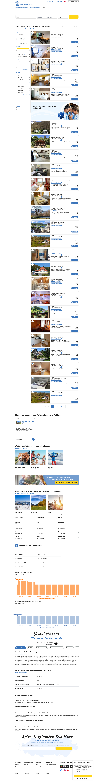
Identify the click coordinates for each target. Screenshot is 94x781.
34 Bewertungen (58, 210)
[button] (83, 778)
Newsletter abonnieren (64, 748)
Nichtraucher (24, 77)
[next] (61, 406)
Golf (24, 103)
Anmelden (51, 1)
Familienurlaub (24, 90)
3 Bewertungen (58, 281)
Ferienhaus (24, 107)
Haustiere (24, 73)
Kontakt (37, 773)
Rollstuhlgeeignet (24, 79)
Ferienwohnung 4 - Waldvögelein (37, 715)
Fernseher (24, 65)
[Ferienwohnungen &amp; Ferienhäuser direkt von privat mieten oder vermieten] (24, 4)
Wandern (24, 99)
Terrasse (24, 67)
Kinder (24, 75)
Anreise (38, 16)
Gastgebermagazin (50, 766)
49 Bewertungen (58, 49)
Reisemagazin (38, 769)
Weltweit (17, 771)
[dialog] (83, 770)
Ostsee (16, 766)
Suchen (73, 17)
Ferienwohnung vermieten (73, 1)
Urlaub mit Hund (24, 86)
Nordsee (17, 764)
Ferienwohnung (24, 109)
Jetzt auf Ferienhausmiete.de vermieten (66, 482)
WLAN (24, 61)
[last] (64, 406)
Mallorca (17, 769)
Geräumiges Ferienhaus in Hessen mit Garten (68, 715)
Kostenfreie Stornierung (24, 56)
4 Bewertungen (58, 253)
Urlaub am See (24, 92)
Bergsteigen (24, 101)
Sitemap (16, 773)
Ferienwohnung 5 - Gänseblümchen (51, 715)
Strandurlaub (24, 88)
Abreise (48, 16)
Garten (24, 63)
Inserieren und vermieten (51, 764)
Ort (16, 16)
